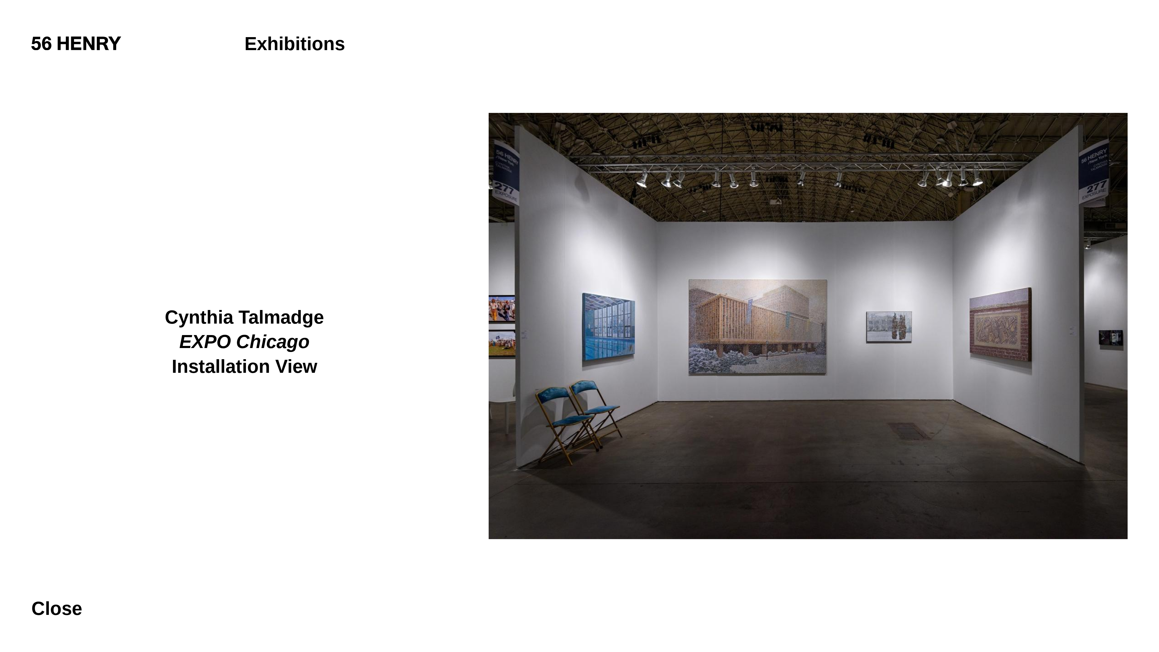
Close (56, 608)
